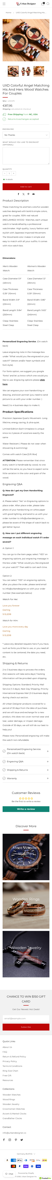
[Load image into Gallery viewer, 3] (38, 71)
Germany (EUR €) (24, 1154)
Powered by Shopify (26, 1173)
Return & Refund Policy (14, 1056)
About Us (7, 1047)
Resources (8, 1080)
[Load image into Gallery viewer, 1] (13, 71)
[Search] (48, 3)
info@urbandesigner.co (14, 1133)
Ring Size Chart (10, 1071)
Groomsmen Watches (14, 1109)
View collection (26, 865)
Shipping (6, 109)
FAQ (5, 1052)
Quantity (7, 169)
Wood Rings (9, 1099)
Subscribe (26, 1027)
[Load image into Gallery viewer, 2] (26, 71)
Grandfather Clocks (12, 1118)
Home (8, 13)
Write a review (26, 809)
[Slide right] (46, 71)
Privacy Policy (10, 1061)
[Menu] (4, 3)
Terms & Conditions (12, 1066)
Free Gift (7, 1075)
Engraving (8, 129)
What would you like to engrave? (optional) (21, 143)
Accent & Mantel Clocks (14, 1114)
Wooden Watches (12, 1095)
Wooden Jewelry (11, 1104)
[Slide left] (6, 71)
